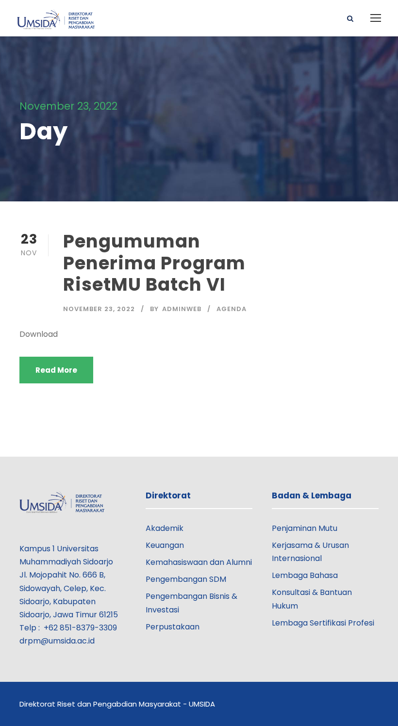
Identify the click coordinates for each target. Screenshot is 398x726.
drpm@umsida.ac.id (57, 640)
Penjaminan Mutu (304, 528)
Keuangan (165, 545)
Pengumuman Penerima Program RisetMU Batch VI (154, 263)
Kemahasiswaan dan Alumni (199, 562)
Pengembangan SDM (186, 579)
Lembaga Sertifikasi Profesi (323, 622)
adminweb (181, 309)
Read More (56, 370)
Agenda (231, 309)
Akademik (164, 528)
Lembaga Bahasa (305, 575)
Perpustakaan (172, 626)
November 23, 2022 (99, 309)
